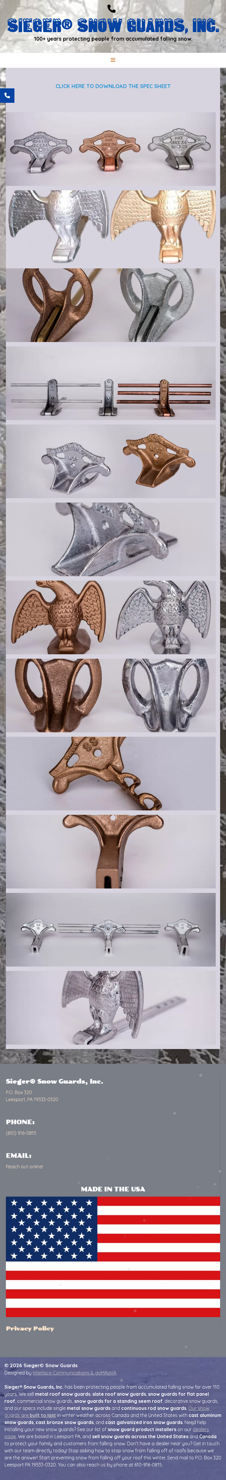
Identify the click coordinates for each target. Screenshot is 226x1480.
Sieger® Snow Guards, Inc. (113, 25)
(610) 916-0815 (21, 1133)
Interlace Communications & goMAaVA (74, 1373)
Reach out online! (24, 1167)
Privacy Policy (30, 1328)
